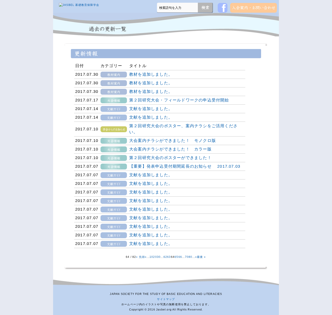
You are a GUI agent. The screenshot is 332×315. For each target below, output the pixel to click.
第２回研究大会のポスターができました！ (170, 157)
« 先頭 (140, 257)
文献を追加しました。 (151, 108)
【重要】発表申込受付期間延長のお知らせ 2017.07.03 (184, 166)
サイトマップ (166, 299)
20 (155, 257)
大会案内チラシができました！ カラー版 (170, 149)
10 (151, 257)
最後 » (201, 257)
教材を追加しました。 (151, 74)
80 (190, 257)
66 (180, 257)
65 (176, 257)
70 (187, 257)
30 (159, 257)
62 (165, 257)
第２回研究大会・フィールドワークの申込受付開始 (179, 100)
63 (169, 257)
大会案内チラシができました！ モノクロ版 (172, 140)
